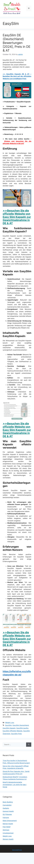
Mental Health (8, 824)
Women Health (8, 839)
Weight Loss (9, 722)
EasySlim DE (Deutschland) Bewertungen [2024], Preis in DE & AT (16, 42)
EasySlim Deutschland (21, 725)
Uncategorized (8, 833)
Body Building (8, 802)
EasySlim (8, 725)
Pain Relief (6, 827)
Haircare (6, 817)
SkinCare (6, 830)
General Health (8, 811)
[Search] (28, 744)
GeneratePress (17, 850)
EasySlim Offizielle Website (12, 731)
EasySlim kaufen (22, 728)
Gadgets (6, 808)
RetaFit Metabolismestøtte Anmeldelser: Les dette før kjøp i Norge (14, 784)
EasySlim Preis (16, 734)
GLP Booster (7, 814)
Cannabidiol (7, 805)
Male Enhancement (10, 821)
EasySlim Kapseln (9, 728)
